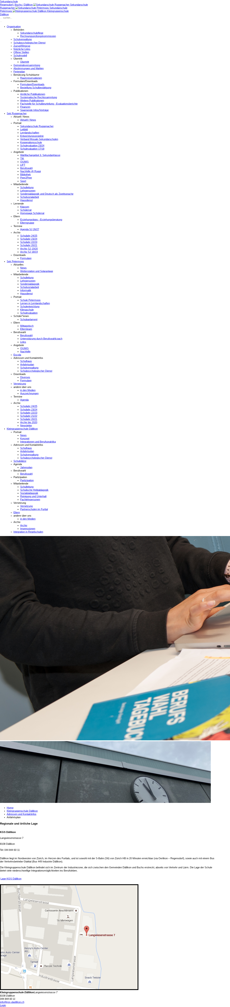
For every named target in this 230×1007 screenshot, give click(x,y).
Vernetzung (19, 383)
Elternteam (26, 329)
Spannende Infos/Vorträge (34, 110)
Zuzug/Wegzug (21, 46)
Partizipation (27, 480)
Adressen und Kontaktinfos (21, 814)
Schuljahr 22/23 (28, 242)
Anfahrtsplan (27, 364)
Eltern (16, 512)
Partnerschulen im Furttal (34, 509)
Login (3, 1005)
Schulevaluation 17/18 (32, 148)
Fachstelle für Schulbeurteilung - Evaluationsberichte (49, 103)
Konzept (24, 438)
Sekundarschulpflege (31, 33)
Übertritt (24, 62)
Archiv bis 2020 (28, 422)
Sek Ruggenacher (17, 113)
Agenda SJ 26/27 (29, 229)
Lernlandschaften (29, 132)
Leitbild (24, 129)
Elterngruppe (27, 222)
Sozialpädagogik (29, 493)
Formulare (25, 258)
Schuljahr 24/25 (28, 235)
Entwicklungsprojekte (32, 136)
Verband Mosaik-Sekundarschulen (39, 139)
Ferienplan (19, 71)
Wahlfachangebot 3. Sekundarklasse (40, 155)
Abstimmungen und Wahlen (28, 68)
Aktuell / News (28, 120)
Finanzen (25, 107)
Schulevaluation (29, 313)
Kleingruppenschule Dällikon (22, 428)
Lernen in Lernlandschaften (35, 303)
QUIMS (24, 161)
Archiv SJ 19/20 (29, 248)
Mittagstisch (27, 326)
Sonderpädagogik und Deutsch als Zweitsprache (46, 194)
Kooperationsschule (31, 142)
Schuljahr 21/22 (28, 416)
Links (23, 342)
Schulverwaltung (22, 39)
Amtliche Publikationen (32, 94)
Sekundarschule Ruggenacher (37, 126)
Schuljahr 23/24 (28, 239)
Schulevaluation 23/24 (32, 145)
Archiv (23, 525)
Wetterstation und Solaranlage (36, 271)
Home (10, 807)
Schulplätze (19, 461)
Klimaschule (27, 309)
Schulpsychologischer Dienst (29, 42)
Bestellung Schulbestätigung (35, 87)
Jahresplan (26, 467)
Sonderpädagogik (29, 284)
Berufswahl (26, 168)
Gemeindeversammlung (26, 65)
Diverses (25, 377)
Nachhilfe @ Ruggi (30, 171)
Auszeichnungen (29, 393)
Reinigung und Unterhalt (33, 496)
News (23, 268)
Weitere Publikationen (32, 100)
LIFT (22, 165)
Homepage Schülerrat (32, 213)
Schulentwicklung (29, 306)
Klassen (24, 206)
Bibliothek (25, 174)
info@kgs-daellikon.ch (12, 1002)
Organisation (14, 26)
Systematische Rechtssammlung (38, 97)
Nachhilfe (25, 351)
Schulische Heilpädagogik (34, 490)
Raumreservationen (31, 78)
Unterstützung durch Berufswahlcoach (41, 338)
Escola (17, 354)
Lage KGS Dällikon (11, 878)
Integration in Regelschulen (28, 531)
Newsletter (26, 425)
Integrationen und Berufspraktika (38, 441)
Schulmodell (20, 55)
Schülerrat (25, 210)
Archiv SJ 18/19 (29, 252)
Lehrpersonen (27, 190)
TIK (22, 158)
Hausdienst (26, 200)
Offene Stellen (21, 52)
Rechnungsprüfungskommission (38, 36)
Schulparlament (28, 319)
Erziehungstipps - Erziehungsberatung (41, 219)
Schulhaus (26, 361)
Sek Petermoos (15, 261)
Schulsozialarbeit (29, 197)
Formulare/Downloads (32, 84)
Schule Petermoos (30, 300)
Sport (23, 181)
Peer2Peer (26, 177)
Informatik (25, 290)
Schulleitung (27, 187)
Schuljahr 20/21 (28, 245)
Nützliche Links (21, 49)
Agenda (24, 399)
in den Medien (28, 390)
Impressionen (27, 528)
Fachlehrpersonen (30, 499)
